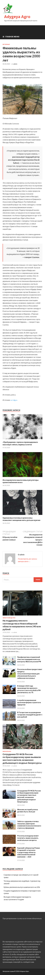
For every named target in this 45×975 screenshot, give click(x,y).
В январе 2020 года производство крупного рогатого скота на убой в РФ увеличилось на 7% (29, 689)
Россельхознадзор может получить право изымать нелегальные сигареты (28, 838)
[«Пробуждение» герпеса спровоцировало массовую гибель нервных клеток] (22, 440)
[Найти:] (22, 579)
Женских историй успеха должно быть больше (27, 810)
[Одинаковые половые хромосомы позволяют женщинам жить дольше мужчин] (22, 515)
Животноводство (9, 617)
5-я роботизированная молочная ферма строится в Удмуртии (29, 702)
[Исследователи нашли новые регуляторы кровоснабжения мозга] (22, 478)
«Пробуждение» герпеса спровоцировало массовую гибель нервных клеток (20, 443)
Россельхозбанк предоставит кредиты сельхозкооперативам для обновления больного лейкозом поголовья (29, 673)
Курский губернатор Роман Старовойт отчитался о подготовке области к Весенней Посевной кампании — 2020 (28, 852)
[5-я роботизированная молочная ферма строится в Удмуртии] (9, 708)
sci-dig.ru (14, 400)
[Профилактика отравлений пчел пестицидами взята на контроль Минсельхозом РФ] (9, 664)
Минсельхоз (7, 751)
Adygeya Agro (17, 16)
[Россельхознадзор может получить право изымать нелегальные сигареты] (9, 843)
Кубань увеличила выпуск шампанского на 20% (22, 887)
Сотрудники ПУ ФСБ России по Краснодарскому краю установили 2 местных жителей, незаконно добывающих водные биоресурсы (29, 796)
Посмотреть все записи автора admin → (27, 560)
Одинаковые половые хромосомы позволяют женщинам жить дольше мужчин (21, 519)
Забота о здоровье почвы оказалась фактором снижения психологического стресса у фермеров (29, 824)
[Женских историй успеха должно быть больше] (9, 817)
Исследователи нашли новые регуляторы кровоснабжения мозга (21, 481)
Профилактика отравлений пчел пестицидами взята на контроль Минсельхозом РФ (29, 659)
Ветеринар (6, 44)
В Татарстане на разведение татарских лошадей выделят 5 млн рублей (29, 714)
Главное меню (12, 37)
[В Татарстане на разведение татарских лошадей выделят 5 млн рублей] (9, 720)
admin (15, 64)
